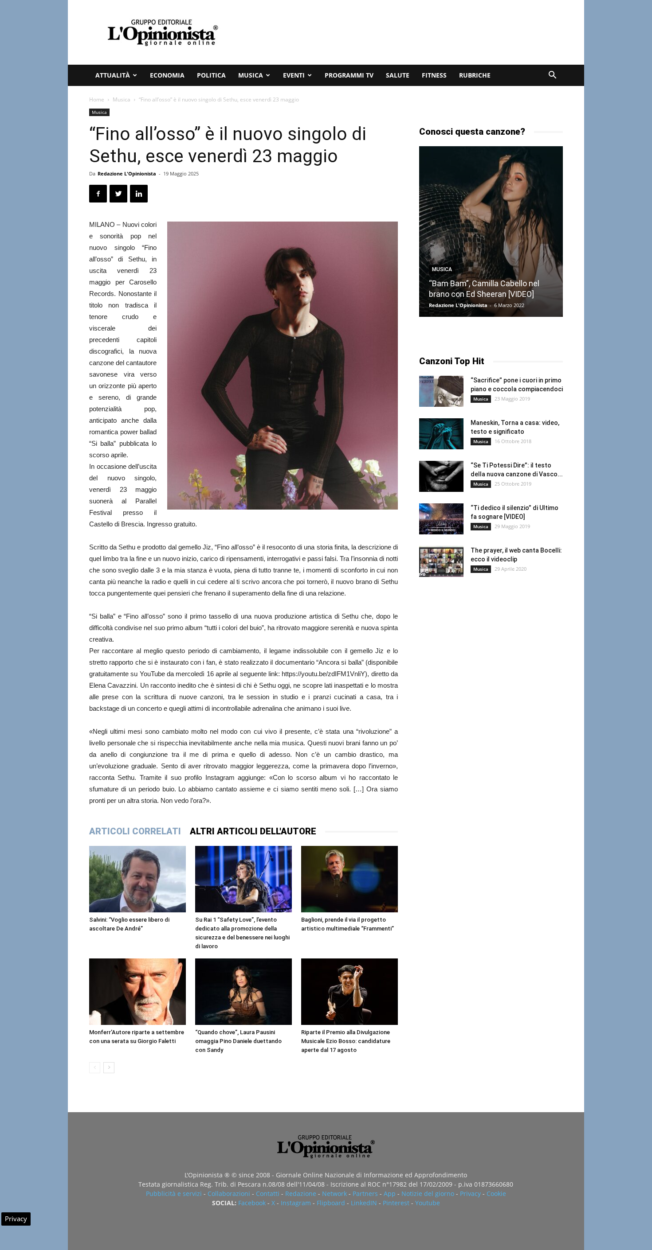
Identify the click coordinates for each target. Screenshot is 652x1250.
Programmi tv (349, 75)
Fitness (434, 75)
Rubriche (475, 75)
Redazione (300, 1193)
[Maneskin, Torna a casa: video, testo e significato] (441, 433)
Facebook (252, 1203)
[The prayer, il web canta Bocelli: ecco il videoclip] (441, 561)
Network (334, 1193)
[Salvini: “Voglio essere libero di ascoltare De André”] (137, 879)
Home (96, 99)
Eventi (294, 75)
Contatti (267, 1193)
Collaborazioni (229, 1193)
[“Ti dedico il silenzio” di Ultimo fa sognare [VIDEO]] (441, 518)
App (390, 1193)
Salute (397, 75)
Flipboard (331, 1203)
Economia (167, 75)
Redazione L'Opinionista (127, 173)
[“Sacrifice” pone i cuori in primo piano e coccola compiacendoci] (441, 391)
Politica (211, 75)
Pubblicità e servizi (174, 1193)
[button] (552, 76)
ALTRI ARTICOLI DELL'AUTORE (253, 831)
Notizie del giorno (427, 1193)
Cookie (496, 1193)
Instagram (296, 1203)
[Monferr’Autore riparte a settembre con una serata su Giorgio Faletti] (137, 991)
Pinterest (396, 1203)
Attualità (112, 75)
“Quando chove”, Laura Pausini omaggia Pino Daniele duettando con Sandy (238, 1041)
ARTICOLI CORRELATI (135, 831)
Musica (250, 75)
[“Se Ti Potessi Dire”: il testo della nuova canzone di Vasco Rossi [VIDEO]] (441, 476)
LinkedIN (364, 1203)
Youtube (427, 1203)
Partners (365, 1193)
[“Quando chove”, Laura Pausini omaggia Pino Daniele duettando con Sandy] (243, 991)
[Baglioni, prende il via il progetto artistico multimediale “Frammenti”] (349, 879)
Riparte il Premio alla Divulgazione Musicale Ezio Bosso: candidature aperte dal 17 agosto (345, 1041)
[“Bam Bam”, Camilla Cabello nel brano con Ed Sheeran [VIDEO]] (491, 231)
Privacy (470, 1193)
